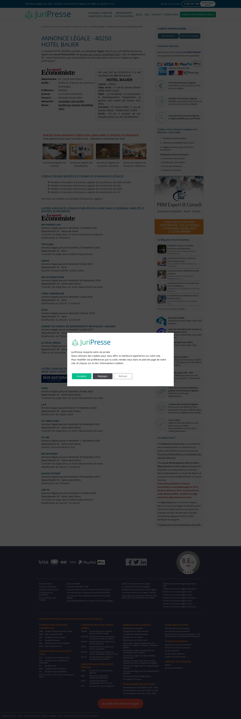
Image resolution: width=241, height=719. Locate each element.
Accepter (82, 376)
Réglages (103, 376)
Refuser (123, 376)
